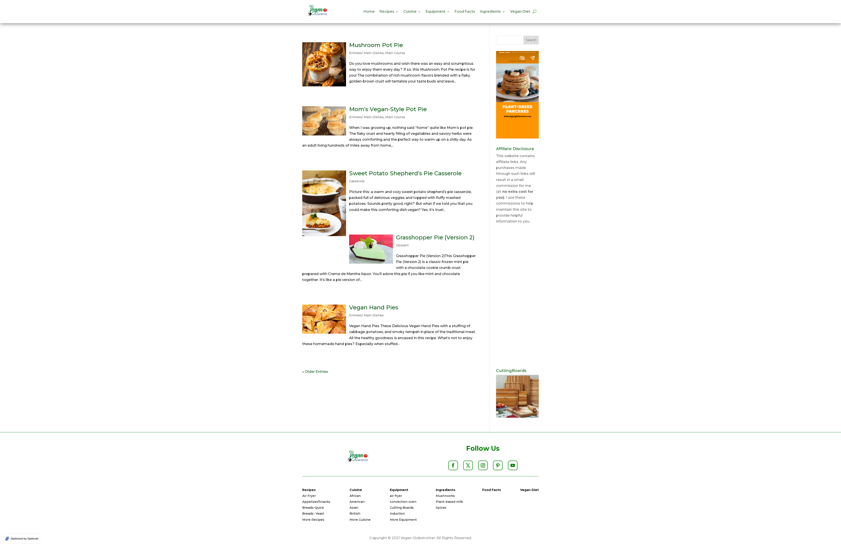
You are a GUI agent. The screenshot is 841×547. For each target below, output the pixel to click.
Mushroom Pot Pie (376, 45)
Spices (441, 508)
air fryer (396, 496)
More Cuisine (360, 520)
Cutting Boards (402, 508)
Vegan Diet (520, 11)
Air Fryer (309, 496)
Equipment (435, 11)
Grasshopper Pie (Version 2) (435, 237)
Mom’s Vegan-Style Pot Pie (388, 109)
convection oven (403, 502)
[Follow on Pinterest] (498, 465)
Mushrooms (445, 496)
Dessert (402, 245)
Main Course (395, 53)
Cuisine (410, 11)
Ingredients (490, 11)
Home (369, 11)
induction (397, 513)
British (355, 513)
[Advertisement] (517, 296)
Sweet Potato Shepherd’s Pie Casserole (405, 173)
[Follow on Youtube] (513, 465)
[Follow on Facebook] (453, 465)
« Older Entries (315, 372)
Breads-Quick (313, 508)
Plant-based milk (449, 502)
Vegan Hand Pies (373, 307)
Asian (354, 508)
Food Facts (465, 11)
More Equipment (403, 520)
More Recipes (313, 520)
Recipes (387, 11)
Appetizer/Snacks (316, 502)
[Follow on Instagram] (483, 465)
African (355, 496)
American (357, 502)
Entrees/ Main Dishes (366, 53)
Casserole (357, 181)
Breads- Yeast (313, 513)
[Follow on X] (468, 465)
